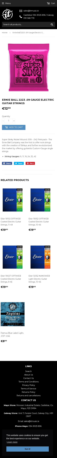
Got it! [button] (27, 449)
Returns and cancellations (28, 395)
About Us (28, 375)
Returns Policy (28, 392)
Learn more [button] (12, 442)
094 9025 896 (35, 426)
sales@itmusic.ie (31, 11)
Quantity (6, 116)
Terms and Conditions (29, 382)
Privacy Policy (28, 385)
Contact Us (28, 378)
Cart (53, 3)
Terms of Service (28, 388)
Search (28, 371)
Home (4, 32)
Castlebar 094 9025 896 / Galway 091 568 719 (38, 16)
